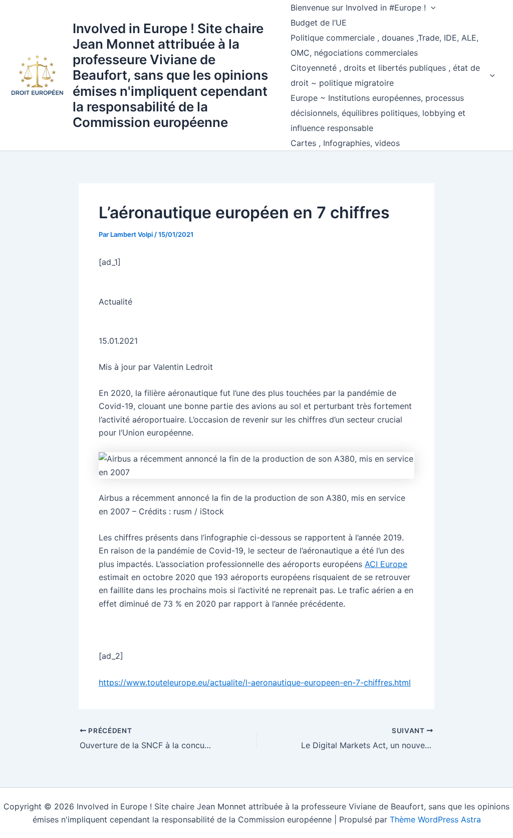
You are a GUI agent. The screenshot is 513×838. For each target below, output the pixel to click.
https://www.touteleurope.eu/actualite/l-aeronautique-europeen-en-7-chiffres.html (255, 682)
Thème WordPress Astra (435, 819)
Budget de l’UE (319, 23)
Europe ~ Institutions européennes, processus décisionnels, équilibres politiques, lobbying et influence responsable (378, 113)
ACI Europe (386, 564)
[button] (431, 7)
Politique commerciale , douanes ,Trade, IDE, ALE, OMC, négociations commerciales (384, 45)
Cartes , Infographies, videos (345, 143)
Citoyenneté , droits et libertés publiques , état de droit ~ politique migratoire (385, 75)
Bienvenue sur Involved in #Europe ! (358, 8)
